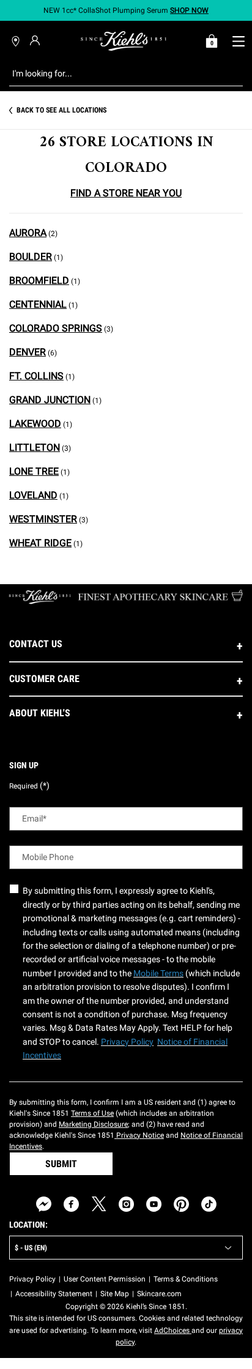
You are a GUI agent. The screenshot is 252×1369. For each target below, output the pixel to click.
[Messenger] (43, 1204)
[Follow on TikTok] (209, 1204)
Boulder (30, 256)
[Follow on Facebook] (71, 1204)
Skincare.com (159, 1293)
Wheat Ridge (40, 543)
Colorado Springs (55, 328)
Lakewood (35, 423)
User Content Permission (105, 1279)
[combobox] (116, 73)
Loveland (33, 495)
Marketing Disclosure (93, 1124)
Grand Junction (50, 400)
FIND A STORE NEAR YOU (126, 193)
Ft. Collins (36, 376)
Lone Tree (34, 471)
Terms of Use (92, 1113)
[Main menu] (238, 41)
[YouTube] (154, 1204)
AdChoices (172, 1330)
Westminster (43, 519)
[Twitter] (99, 1204)
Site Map (114, 1293)
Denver (27, 352)
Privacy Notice (139, 1135)
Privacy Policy (32, 1279)
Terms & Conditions (186, 1279)
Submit (61, 1164)
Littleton (34, 447)
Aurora (27, 233)
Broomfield (39, 280)
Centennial (38, 304)
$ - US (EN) (31, 1248)
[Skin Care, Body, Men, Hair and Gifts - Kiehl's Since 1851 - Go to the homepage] (123, 41)
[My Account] (36, 40)
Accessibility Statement (53, 1293)
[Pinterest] (181, 1204)
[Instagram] (126, 1204)
